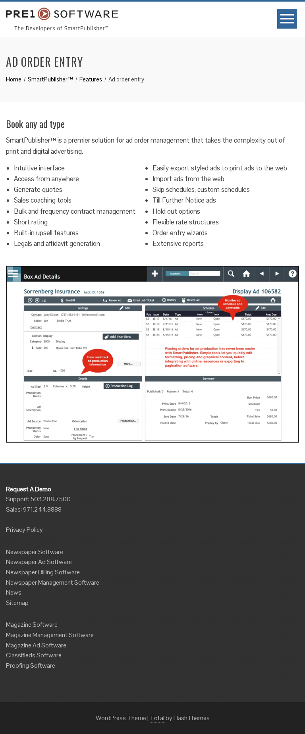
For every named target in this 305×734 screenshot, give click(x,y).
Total (157, 718)
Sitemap (17, 603)
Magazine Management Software (50, 635)
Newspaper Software (34, 552)
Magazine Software (32, 624)
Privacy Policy (24, 529)
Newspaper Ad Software (39, 562)
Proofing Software (30, 665)
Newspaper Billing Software (43, 572)
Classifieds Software (34, 655)
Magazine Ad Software (36, 645)
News (13, 592)
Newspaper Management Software (52, 582)
